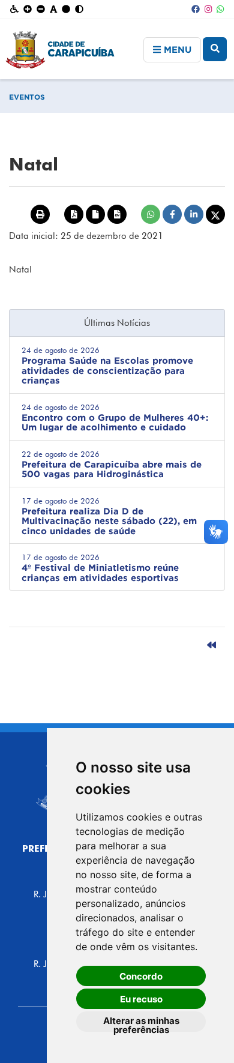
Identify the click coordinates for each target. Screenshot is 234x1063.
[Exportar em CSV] (117, 214)
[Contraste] (79, 10)
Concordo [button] (141, 976)
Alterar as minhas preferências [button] (141, 1023)
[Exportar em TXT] (95, 214)
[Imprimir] (40, 214)
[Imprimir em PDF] (73, 214)
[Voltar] (211, 645)
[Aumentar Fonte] (27, 10)
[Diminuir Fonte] (40, 10)
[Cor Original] (66, 10)
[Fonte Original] (53, 10)
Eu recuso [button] (141, 999)
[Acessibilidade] (14, 10)
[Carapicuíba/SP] (117, 55)
